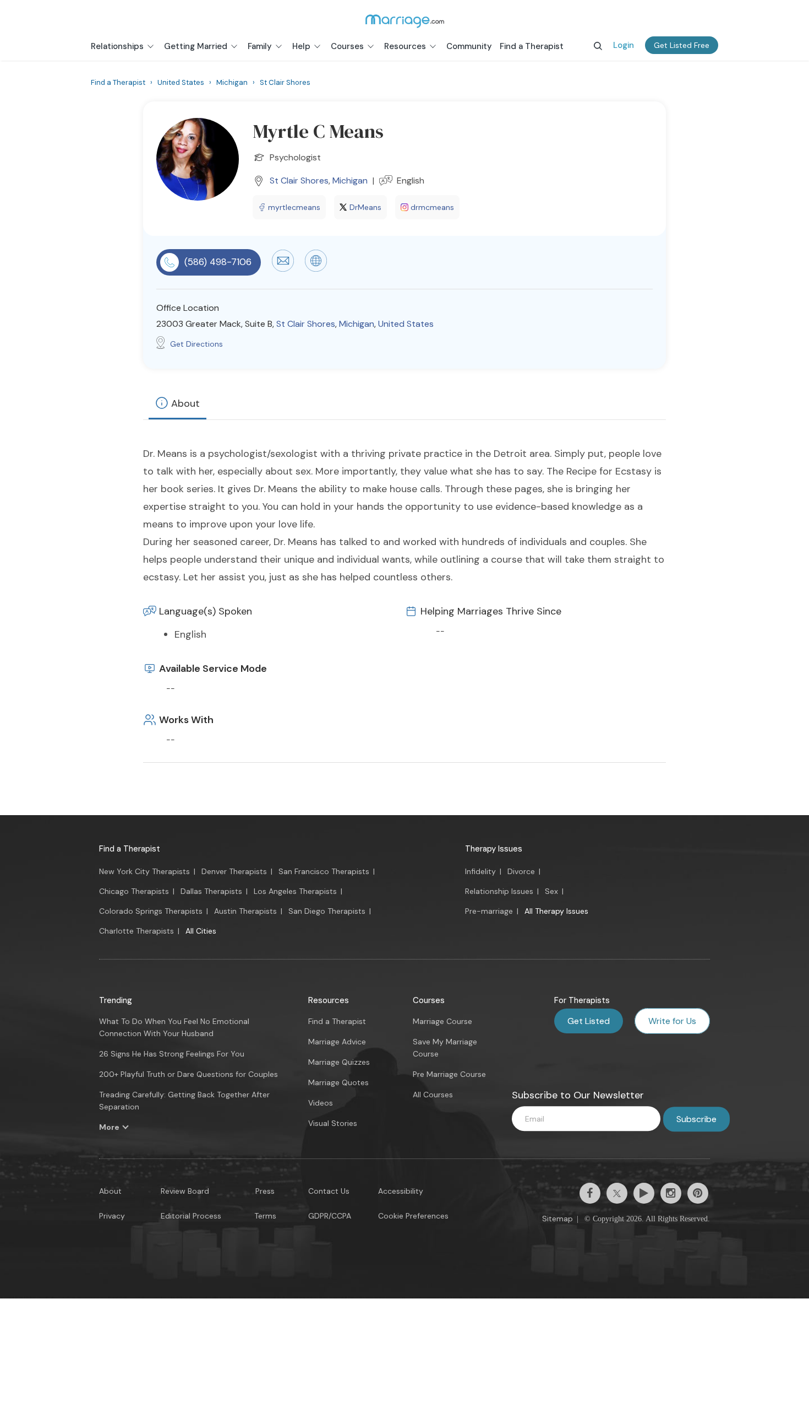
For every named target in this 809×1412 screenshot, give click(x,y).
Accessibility (400, 1191)
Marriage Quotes (338, 1082)
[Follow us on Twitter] (616, 1193)
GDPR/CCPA (329, 1216)
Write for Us (672, 1021)
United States (406, 324)
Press (265, 1191)
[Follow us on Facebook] (590, 1193)
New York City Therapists (144, 871)
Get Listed (588, 1021)
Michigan (350, 180)
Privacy (112, 1216)
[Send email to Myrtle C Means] (283, 269)
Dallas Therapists (211, 891)
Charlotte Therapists (136, 931)
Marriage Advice (337, 1042)
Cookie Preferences (413, 1216)
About (185, 403)
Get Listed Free (681, 45)
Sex (551, 891)
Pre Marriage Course (449, 1074)
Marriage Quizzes (339, 1062)
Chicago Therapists (134, 891)
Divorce (521, 871)
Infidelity (480, 871)
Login (623, 45)
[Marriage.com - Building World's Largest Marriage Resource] (404, 21)
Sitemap (557, 1219)
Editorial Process (191, 1216)
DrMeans (365, 207)
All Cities (200, 931)
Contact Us (328, 1191)
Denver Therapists (234, 871)
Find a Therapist (129, 848)
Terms (265, 1216)
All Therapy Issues (556, 911)
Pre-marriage (489, 911)
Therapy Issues (493, 848)
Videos (320, 1103)
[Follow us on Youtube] (643, 1193)
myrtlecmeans (294, 207)
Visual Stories (332, 1123)
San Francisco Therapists (323, 871)
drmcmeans (432, 207)
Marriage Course (442, 1021)
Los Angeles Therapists (295, 891)
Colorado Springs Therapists (151, 911)
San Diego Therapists (326, 911)
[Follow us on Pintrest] (697, 1193)
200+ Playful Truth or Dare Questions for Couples (188, 1074)
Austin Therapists (245, 911)
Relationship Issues (499, 891)
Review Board (185, 1191)
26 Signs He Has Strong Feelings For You (171, 1054)
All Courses (433, 1095)
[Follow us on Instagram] (670, 1193)
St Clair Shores (299, 180)
